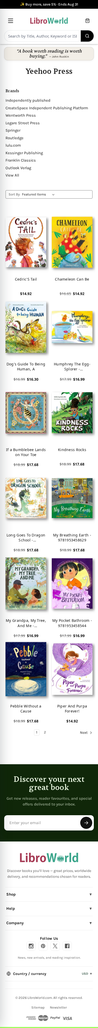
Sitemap (38, 1007)
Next (84, 732)
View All (12, 175)
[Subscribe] (86, 823)
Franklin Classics (20, 160)
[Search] (87, 36)
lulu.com (13, 145)
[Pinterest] (43, 946)
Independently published (27, 100)
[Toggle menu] (10, 20)
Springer (12, 130)
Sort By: (14, 194)
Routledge (14, 138)
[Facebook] (67, 946)
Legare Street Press (22, 123)
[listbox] (39, 194)
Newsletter (58, 1007)
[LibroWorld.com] (49, 857)
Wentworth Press (20, 115)
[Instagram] (31, 946)
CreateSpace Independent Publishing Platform (46, 108)
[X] (55, 946)
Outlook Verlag (18, 168)
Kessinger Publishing (24, 153)
